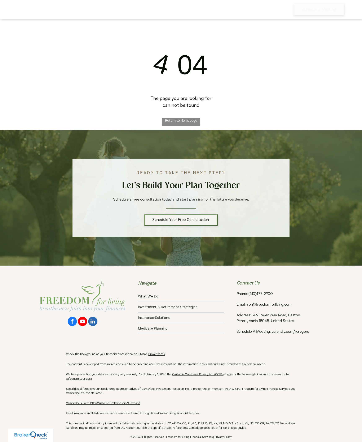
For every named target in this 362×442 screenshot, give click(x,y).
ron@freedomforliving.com (269, 304)
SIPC (238, 389)
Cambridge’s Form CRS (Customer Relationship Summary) (103, 403)
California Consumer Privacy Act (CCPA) (197, 374)
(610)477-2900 (260, 293)
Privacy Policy (223, 436)
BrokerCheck (156, 354)
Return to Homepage (181, 121)
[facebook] (72, 322)
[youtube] (82, 322)
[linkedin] (92, 322)
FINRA (227, 389)
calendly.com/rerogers (290, 331)
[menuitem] (112, 9)
